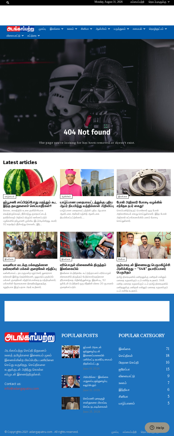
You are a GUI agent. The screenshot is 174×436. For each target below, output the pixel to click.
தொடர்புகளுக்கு (157, 1)
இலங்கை (55, 28)
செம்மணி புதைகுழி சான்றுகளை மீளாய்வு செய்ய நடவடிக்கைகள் (95, 402)
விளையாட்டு (13, 35)
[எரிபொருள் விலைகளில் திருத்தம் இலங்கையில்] (87, 245)
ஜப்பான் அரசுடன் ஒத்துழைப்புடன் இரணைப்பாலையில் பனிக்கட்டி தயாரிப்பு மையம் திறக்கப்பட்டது (97, 355)
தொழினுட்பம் (156, 28)
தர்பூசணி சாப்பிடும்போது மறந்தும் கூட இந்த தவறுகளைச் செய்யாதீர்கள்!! (30, 204)
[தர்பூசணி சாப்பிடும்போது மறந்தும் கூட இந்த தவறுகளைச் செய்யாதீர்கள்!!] (30, 182)
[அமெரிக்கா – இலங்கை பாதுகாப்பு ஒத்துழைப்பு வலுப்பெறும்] (71, 381)
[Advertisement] (87, 15)
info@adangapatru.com (22, 388)
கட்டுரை (31, 35)
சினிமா (85, 28)
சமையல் (137, 28)
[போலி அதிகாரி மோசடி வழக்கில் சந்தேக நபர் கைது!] (144, 182)
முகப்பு (42, 28)
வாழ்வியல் (9, 196)
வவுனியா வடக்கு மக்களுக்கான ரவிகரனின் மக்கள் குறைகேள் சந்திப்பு (30, 267)
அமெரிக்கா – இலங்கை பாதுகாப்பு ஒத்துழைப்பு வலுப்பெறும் (95, 381)
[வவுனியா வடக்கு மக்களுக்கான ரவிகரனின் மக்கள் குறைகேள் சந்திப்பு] (30, 245)
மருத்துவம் (120, 28)
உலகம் (70, 28)
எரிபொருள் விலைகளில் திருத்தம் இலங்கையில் (83, 267)
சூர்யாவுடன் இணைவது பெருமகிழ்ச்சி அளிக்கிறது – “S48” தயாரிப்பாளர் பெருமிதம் (143, 268)
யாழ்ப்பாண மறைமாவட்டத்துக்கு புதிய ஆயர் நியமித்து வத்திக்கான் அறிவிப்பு (87, 204)
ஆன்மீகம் (101, 28)
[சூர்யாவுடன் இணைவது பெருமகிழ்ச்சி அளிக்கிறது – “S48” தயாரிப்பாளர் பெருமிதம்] (144, 245)
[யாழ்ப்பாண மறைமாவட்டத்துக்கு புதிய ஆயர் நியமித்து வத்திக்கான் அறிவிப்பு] (87, 182)
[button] (8, 2)
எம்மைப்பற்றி (137, 1)
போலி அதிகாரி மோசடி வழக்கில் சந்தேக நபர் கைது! (139, 204)
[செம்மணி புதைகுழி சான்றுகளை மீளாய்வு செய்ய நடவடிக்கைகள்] (71, 403)
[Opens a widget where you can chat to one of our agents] (157, 428)
